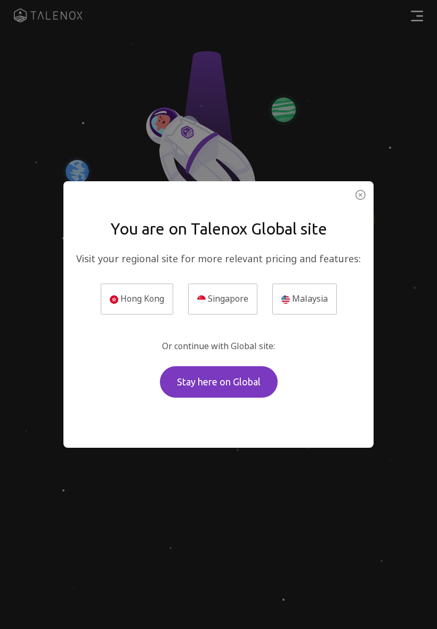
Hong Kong (141, 299)
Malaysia (309, 299)
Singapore (227, 299)
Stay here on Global (219, 381)
